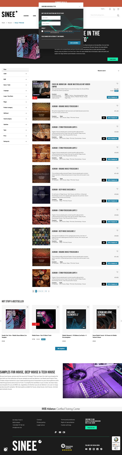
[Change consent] (6, 449)
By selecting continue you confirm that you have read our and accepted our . (62, 31)
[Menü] (119, 437)
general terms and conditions (66, 32)
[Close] (79, 6)
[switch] (116, 448)
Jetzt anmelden (74, 43)
